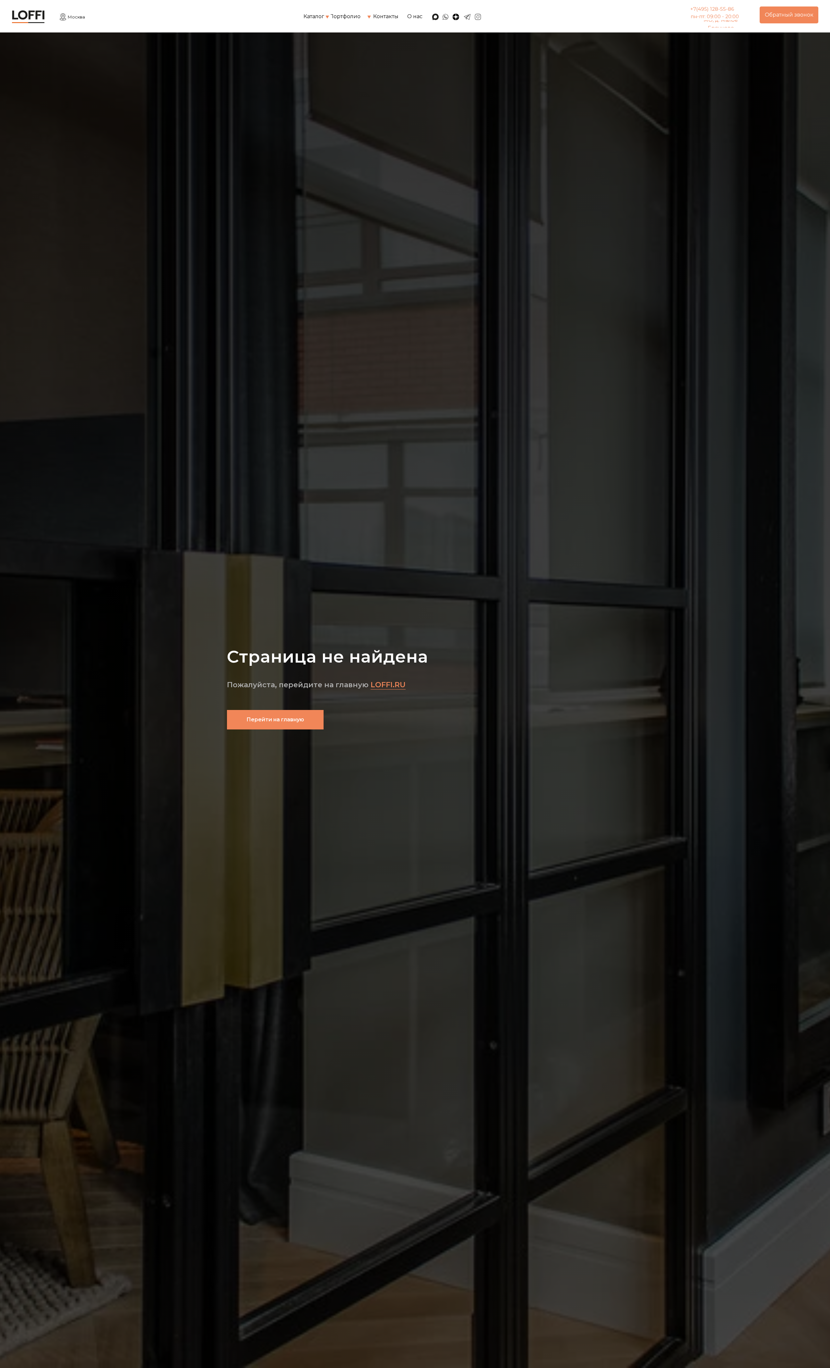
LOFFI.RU (388, 684)
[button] (789, 14)
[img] (327, 17)
